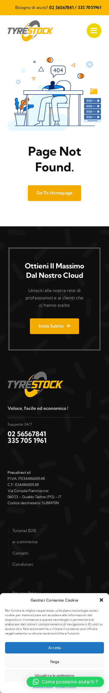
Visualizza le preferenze (54, 675)
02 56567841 (61, 7)
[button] (101, 600)
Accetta (54, 648)
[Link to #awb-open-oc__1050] (94, 30)
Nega (54, 662)
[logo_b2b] (30, 22)
